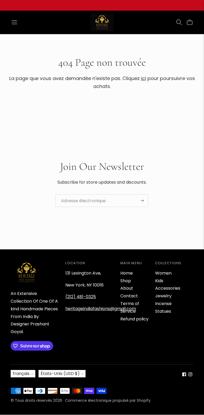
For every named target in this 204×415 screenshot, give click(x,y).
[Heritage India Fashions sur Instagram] (190, 375)
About (126, 288)
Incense (163, 304)
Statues (163, 311)
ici (143, 78)
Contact (129, 296)
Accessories (167, 288)
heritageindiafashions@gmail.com (100, 309)
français (21, 373)
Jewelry (163, 296)
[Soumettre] (142, 200)
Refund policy (134, 319)
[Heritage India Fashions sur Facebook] (184, 375)
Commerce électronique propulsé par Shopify (108, 400)
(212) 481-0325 (80, 297)
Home (126, 273)
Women (163, 273)
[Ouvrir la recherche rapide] (179, 22)
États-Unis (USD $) (60, 373)
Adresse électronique (80, 194)
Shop (125, 281)
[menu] (14, 22)
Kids (159, 281)
